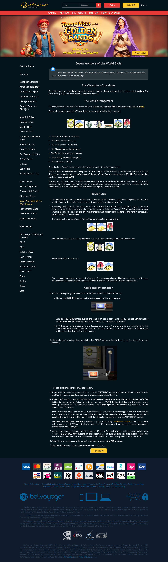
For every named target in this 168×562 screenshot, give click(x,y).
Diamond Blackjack (29, 96)
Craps (22, 276)
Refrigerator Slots (29, 208)
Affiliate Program (104, 484)
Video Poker (26, 226)
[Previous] (5, 36)
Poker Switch (26, 131)
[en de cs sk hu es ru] (144, 5)
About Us (92, 484)
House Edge (139, 484)
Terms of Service (85, 557)
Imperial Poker (27, 117)
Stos (22, 290)
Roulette (24, 73)
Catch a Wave (26, 251)
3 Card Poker (26, 158)
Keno (22, 285)
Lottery (94, 12)
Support (109, 486)
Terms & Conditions (32, 484)
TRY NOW (99, 450)
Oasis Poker (25, 126)
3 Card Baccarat (28, 266)
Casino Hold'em (27, 149)
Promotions (79, 12)
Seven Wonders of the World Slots (31, 202)
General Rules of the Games (52, 484)
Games (52, 12)
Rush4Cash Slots (28, 213)
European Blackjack (29, 81)
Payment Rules (71, 484)
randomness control (121, 421)
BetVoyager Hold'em (30, 154)
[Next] (162, 36)
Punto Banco (26, 256)
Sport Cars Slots (28, 218)
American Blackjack (29, 86)
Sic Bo (23, 281)
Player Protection (78, 486)
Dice (22, 247)
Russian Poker (27, 121)
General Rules (27, 66)
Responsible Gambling (95, 486)
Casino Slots (26, 181)
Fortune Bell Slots (29, 191)
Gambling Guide (126, 484)
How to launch (110, 12)
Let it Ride (25, 168)
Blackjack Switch (28, 101)
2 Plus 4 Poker (27, 144)
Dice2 (22, 242)
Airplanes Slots (27, 196)
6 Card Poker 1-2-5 (29, 173)
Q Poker (24, 163)
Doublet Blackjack (29, 91)
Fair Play (63, 12)
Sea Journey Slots (28, 186)
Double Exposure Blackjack (28, 108)
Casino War (25, 271)
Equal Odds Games (50, 486)
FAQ (123, 486)
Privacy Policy (65, 486)
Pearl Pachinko (27, 261)
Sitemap (117, 486)
